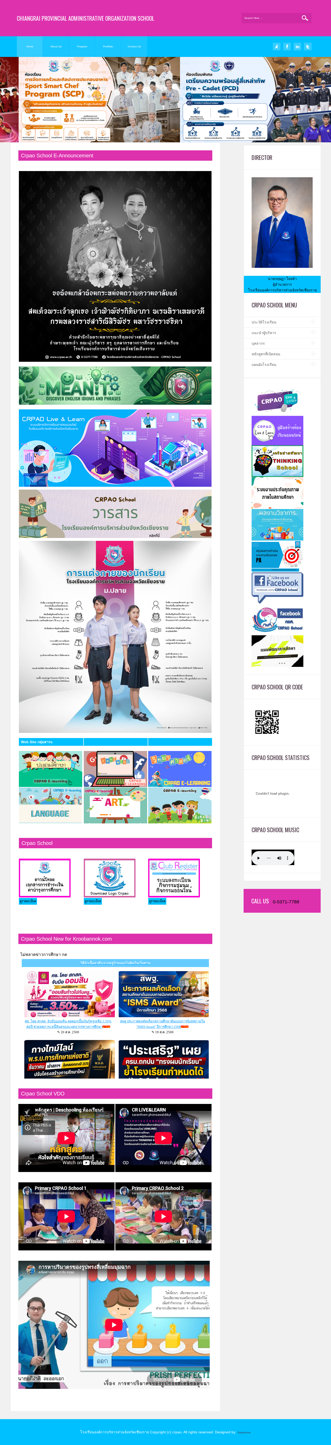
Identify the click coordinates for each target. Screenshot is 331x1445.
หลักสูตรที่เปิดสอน (266, 354)
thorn (248, 1432)
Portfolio (108, 46)
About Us (56, 46)
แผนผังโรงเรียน (264, 365)
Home (29, 46)
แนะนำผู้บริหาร (264, 333)
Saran (241, 1432)
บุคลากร (258, 343)
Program (82, 46)
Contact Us (134, 46)
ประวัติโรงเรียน (264, 322)
